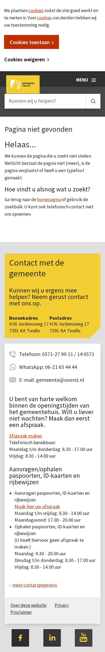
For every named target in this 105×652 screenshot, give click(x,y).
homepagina (49, 199)
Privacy (62, 605)
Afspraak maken (25, 436)
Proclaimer (21, 612)
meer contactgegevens (34, 585)
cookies (36, 10)
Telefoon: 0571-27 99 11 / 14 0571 (56, 354)
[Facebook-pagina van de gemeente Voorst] (20, 637)
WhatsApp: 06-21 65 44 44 (48, 367)
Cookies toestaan (30, 42)
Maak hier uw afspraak (37, 506)
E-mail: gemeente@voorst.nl (51, 379)
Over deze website (28, 605)
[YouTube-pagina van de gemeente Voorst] (83, 637)
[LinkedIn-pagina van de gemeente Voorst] (52, 637)
